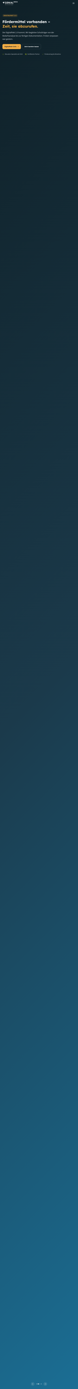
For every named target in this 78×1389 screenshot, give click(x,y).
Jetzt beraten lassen (34, 46)
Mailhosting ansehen (11, 46)
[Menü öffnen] (74, 3)
